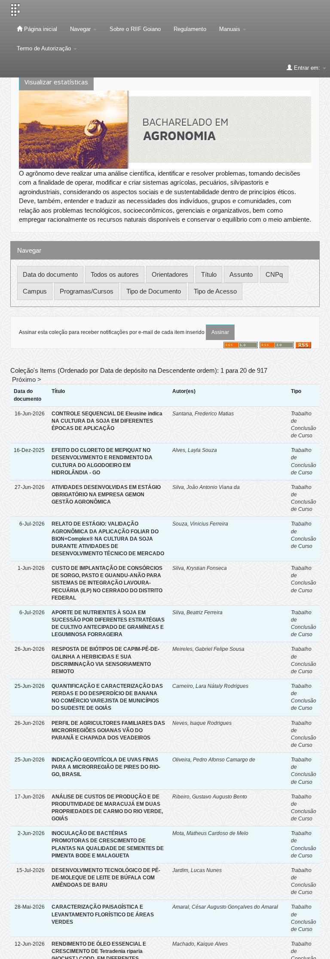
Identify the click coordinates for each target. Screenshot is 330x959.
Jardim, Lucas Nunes (197, 870)
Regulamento (190, 29)
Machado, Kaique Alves (200, 944)
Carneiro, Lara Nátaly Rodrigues (210, 686)
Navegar (81, 29)
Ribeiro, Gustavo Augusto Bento (209, 797)
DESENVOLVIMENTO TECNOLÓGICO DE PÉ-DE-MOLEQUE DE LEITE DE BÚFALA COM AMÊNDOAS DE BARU (106, 877)
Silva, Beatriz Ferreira (197, 612)
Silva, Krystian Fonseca (199, 568)
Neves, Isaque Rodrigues (202, 723)
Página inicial (39, 29)
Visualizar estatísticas (56, 81)
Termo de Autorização (45, 48)
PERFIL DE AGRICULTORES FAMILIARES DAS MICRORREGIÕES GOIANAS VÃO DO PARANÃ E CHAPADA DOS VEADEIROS (108, 730)
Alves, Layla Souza (194, 450)
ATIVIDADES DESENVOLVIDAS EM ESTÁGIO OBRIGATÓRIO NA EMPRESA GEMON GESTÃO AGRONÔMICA (106, 494)
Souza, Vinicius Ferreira (200, 524)
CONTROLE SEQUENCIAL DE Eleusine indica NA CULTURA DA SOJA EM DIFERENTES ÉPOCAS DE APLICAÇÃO (107, 421)
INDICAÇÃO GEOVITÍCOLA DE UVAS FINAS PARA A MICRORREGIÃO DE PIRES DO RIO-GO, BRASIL (106, 767)
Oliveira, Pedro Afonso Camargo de (213, 760)
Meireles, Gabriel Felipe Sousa (208, 649)
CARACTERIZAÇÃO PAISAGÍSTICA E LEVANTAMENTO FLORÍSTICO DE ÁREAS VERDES (103, 914)
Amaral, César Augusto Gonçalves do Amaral (225, 907)
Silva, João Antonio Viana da (206, 487)
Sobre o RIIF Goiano (135, 29)
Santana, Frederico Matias (203, 414)
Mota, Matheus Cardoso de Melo (210, 833)
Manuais (230, 29)
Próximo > (26, 379)
